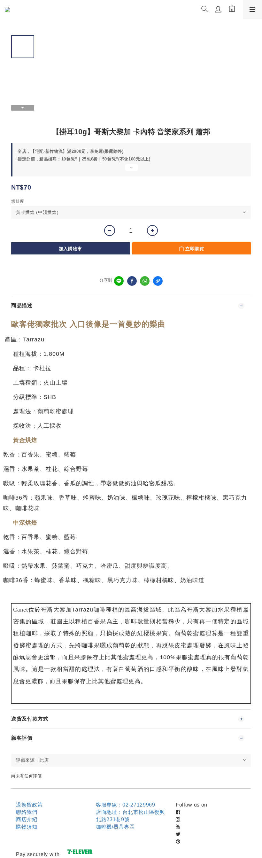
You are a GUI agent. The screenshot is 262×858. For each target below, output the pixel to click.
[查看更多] (131, 170)
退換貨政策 (29, 804)
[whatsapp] (145, 281)
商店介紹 (26, 819)
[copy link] (158, 281)
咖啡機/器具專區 (115, 827)
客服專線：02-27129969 (125, 804)
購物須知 (26, 827)
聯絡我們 (26, 812)
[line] (119, 281)
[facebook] (132, 281)
